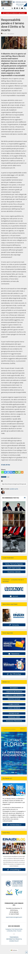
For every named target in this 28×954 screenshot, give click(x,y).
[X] (12, 8)
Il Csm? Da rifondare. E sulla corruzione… (12, 537)
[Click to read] (14, 507)
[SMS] (19, 472)
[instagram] (19, 8)
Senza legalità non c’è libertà (12, 512)
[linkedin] (14, 8)
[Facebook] (11, 472)
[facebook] (17, 8)
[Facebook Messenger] (5, 472)
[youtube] (22, 8)
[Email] (16, 472)
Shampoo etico (8, 525)
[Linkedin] (13, 472)
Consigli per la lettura (9, 729)
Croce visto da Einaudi (10, 550)
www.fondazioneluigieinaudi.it (14, 917)
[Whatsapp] (2, 472)
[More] (22, 472)
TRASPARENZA (14, 937)
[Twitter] (8, 472)
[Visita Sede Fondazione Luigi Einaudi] (14, 5)
